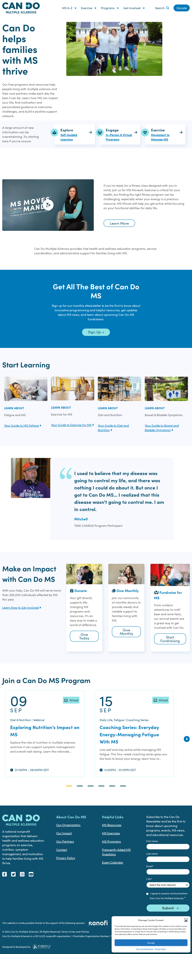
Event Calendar (112, 862)
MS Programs (111, 841)
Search (160, 8)
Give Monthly (126, 631)
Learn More (119, 223)
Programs (108, 8)
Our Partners (65, 841)
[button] (186, 920)
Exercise (87, 8)
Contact (61, 850)
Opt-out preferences (144, 949)
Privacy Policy (160, 949)
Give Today (84, 636)
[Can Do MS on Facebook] (4, 874)
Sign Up (95, 331)
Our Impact (64, 833)
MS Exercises (111, 833)
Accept (151, 942)
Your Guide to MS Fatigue (21, 425)
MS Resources (111, 825)
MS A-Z (67, 8)
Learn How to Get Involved (20, 607)
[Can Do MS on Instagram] (22, 874)
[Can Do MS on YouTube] (31, 874)
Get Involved (132, 8)
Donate (182, 8)
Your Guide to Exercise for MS (71, 425)
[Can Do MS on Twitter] (13, 874)
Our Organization (68, 825)
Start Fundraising (170, 639)
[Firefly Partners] (41, 946)
